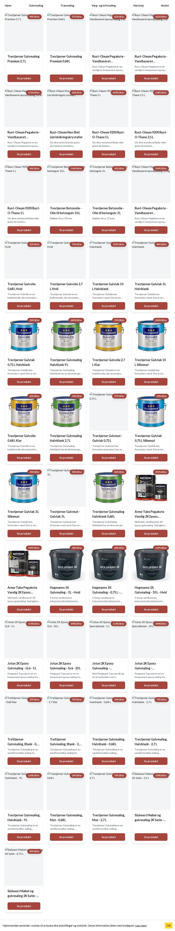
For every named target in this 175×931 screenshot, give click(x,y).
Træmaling (67, 5)
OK (169, 925)
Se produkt (24, 78)
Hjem (8, 5)
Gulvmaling (36, 5)
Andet (165, 5)
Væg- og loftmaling (104, 5)
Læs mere (141, 925)
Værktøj (138, 5)
